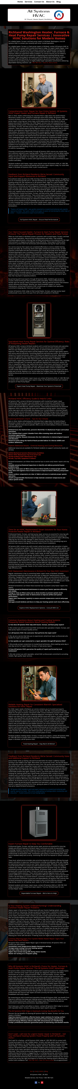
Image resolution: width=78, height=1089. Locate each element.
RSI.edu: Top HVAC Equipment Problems (22, 458)
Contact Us (39, 2)
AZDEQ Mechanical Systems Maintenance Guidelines (26, 453)
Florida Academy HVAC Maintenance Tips (22, 456)
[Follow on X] (39, 1082)
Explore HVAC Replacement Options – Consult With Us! (39, 608)
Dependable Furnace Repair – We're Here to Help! (39, 893)
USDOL (41, 1071)
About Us (50, 2)
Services (28, 2)
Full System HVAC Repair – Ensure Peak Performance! (39, 220)
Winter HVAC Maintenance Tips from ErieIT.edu (24, 455)
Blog (58, 2)
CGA (36, 1071)
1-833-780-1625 (36, 62)
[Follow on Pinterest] (42, 1082)
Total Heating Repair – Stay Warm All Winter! (39, 744)
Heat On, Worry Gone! (50, 62)
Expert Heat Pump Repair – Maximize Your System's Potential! (39, 386)
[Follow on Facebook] (36, 1082)
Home (20, 2)
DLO (31, 1071)
